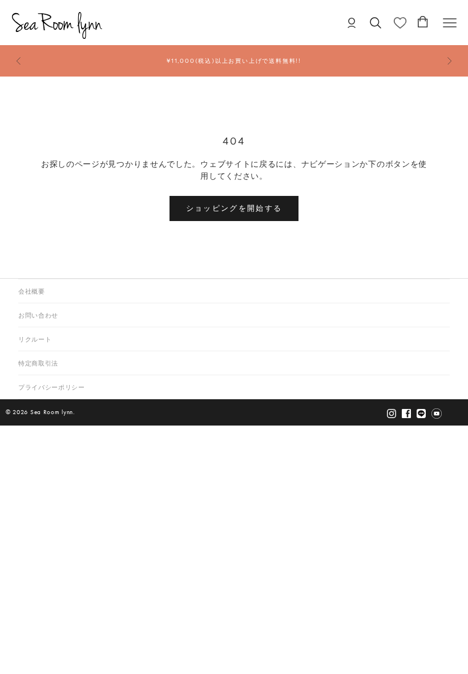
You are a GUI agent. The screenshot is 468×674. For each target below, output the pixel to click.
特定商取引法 (38, 363)
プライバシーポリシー (51, 387)
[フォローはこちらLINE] (421, 413)
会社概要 (31, 291)
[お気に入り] (400, 23)
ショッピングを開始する (234, 207)
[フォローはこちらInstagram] (391, 413)
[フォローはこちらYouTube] (436, 413)
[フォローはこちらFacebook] (406, 413)
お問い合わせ (38, 315)
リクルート (34, 339)
